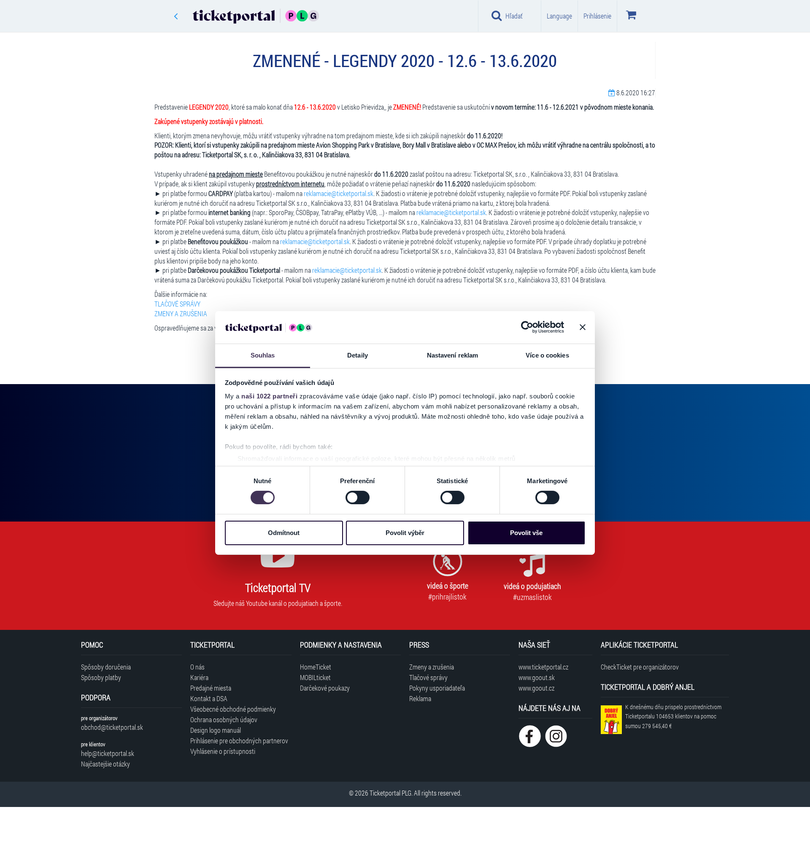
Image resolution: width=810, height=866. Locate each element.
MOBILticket (315, 677)
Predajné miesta (210, 687)
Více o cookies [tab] (547, 355)
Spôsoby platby (101, 677)
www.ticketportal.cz (543, 666)
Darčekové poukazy (325, 687)
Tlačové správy (428, 677)
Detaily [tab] (357, 355)
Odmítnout (284, 532)
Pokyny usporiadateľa (437, 687)
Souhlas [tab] (263, 355)
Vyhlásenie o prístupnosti (222, 751)
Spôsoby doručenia (106, 666)
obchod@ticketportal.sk (112, 727)
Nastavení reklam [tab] (452, 355)
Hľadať (514, 15)
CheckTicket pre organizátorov (640, 666)
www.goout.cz (536, 687)
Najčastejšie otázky (105, 763)
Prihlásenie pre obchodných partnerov (239, 740)
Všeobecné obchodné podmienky (233, 709)
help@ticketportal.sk (107, 753)
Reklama (420, 698)
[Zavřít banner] (583, 327)
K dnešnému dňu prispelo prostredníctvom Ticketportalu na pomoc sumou (673, 716)
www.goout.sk (536, 677)
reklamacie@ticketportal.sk (338, 193)
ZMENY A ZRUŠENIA (180, 313)
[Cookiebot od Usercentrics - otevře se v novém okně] (527, 327)
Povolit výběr (405, 532)
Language (559, 15)
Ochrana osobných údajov (223, 719)
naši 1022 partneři (269, 396)
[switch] (358, 497)
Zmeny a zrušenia (431, 666)
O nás (197, 666)
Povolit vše (526, 532)
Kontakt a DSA (208, 698)
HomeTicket (315, 666)
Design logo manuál (215, 730)
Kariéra (199, 677)
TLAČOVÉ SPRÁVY (177, 303)
